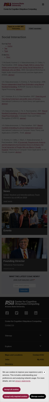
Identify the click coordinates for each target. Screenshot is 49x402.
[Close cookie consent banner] (44, 372)
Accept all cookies (11, 389)
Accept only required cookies (15, 396)
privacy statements (22, 381)
